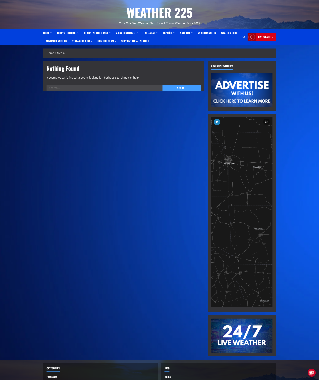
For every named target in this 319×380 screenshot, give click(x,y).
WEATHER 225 (159, 12)
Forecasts (52, 377)
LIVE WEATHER (265, 37)
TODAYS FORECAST (67, 33)
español (167, 33)
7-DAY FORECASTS (125, 33)
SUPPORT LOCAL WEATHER (135, 41)
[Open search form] (244, 37)
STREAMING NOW (81, 41)
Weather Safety (207, 33)
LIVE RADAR (149, 33)
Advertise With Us (56, 41)
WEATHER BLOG (229, 33)
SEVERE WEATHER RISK (96, 33)
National (185, 33)
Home (46, 33)
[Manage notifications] (311, 372)
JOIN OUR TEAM (105, 41)
